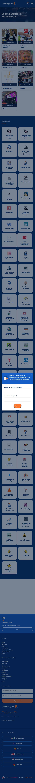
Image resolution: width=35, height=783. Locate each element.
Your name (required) (10, 396)
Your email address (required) (13, 387)
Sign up (17, 406)
